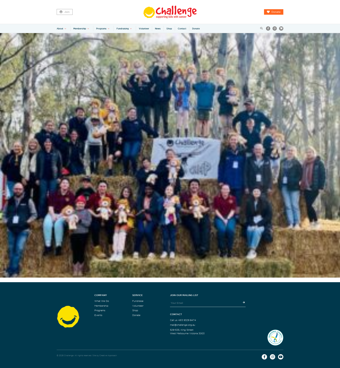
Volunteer (144, 28)
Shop (169, 28)
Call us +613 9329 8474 (183, 320)
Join (67, 12)
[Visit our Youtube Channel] (280, 357)
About (60, 28)
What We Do (101, 301)
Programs (101, 28)
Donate (275, 12)
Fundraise (137, 301)
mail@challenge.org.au (182, 325)
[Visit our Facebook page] (268, 28)
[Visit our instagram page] (275, 28)
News (158, 28)
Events (98, 315)
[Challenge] (170, 12)
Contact (182, 28)
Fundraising (123, 28)
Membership (79, 28)
